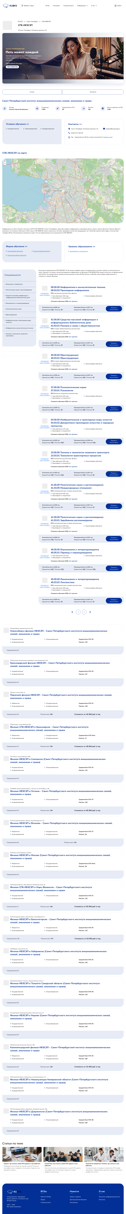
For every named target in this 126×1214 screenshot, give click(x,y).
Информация (81, 6)
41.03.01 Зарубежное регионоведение (71, 520)
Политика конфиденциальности (109, 1197)
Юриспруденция (11, 315)
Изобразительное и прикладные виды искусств (18, 321)
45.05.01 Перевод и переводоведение (71, 552)
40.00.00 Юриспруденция (64, 355)
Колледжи (56, 6)
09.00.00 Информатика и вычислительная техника (78, 287)
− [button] (4, 164)
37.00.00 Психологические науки (68, 387)
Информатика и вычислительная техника (19, 328)
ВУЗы (47, 6)
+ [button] (4, 161)
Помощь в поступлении (114, 309)
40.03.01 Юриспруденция (64, 358)
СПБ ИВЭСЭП (46, 21)
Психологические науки (14, 309)
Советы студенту (75, 1197)
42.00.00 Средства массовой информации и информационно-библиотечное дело (74, 321)
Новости (74, 1191)
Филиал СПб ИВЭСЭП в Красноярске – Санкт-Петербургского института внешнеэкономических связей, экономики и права (49, 729)
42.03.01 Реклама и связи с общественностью (75, 325)
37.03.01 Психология (62, 390)
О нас (93, 6)
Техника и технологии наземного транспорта (17, 335)
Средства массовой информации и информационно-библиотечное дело (18, 296)
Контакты (102, 1200)
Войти (119, 6)
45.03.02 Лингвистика (62, 582)
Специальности (68, 6)
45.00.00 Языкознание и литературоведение (75, 549)
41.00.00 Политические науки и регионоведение (77, 484)
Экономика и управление (14, 284)
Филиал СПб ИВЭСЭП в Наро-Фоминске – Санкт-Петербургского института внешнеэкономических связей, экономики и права (51, 889)
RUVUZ (20, 21)
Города (43, 1200)
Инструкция (74, 1202)
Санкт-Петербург (32, 21)
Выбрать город (29, 6)
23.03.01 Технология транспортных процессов (76, 455)
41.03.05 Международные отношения (71, 487)
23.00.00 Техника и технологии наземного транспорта (80, 452)
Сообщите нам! (107, 137)
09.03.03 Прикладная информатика (70, 290)
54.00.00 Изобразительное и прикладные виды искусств (81, 419)
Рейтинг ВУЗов (46, 1197)
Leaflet (121, 222)
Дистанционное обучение (78, 1200)
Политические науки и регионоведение (19, 290)
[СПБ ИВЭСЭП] (63, 191)
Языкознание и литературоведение (17, 303)
